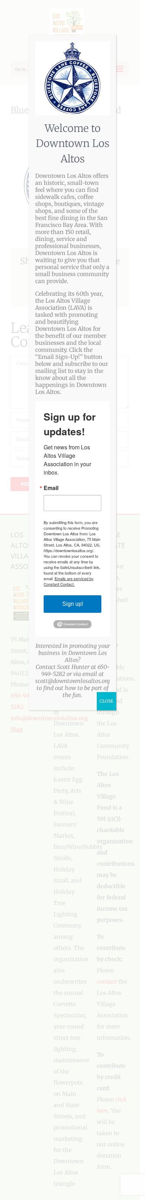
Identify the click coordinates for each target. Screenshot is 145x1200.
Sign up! (72, 604)
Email (51, 488)
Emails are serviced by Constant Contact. (69, 581)
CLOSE (106, 701)
